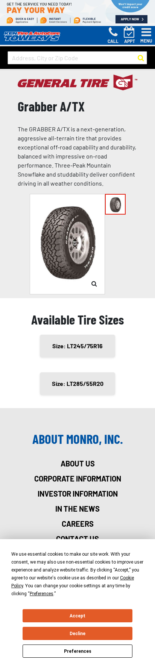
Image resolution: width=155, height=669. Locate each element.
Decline (77, 633)
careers (78, 523)
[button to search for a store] (140, 58)
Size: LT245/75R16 (77, 345)
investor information (78, 493)
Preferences (77, 651)
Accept (77, 616)
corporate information (77, 478)
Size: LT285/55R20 (77, 383)
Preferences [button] (41, 593)
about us (78, 463)
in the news (77, 508)
